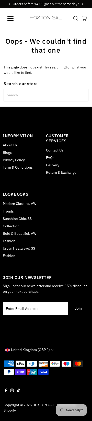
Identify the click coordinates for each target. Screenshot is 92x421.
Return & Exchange (61, 172)
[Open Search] (75, 18)
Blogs (7, 152)
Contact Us (54, 150)
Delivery (52, 165)
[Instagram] (12, 391)
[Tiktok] (18, 391)
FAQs (50, 157)
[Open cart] (84, 18)
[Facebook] (6, 391)
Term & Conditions (18, 167)
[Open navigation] (14, 18)
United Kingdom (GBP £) (30, 349)
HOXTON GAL (43, 405)
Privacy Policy (14, 160)
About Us (10, 145)
